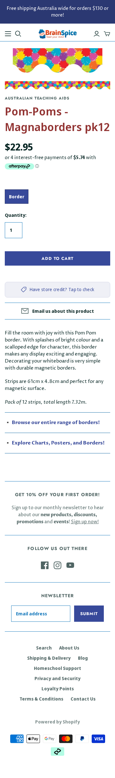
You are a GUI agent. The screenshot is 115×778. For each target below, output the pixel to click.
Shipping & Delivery (49, 658)
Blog (83, 658)
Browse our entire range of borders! (56, 422)
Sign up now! (85, 522)
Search (44, 648)
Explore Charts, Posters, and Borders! (58, 443)
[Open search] (18, 34)
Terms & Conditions (41, 699)
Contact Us (83, 699)
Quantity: (16, 215)
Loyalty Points (58, 689)
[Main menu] (8, 34)
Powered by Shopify (57, 722)
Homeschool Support (57, 668)
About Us (69, 648)
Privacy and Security (57, 678)
